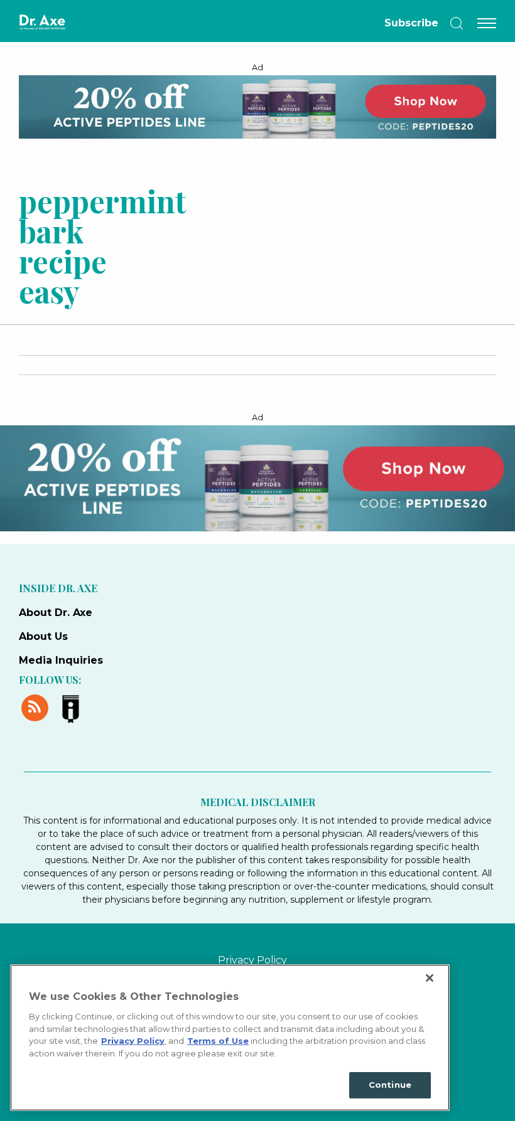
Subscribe (411, 23)
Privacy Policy (252, 960)
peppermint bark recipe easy (86, 245)
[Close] (429, 978)
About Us (43, 636)
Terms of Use (218, 1041)
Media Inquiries (61, 660)
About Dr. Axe (55, 613)
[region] (230, 1037)
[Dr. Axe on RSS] (37, 705)
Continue (390, 1085)
